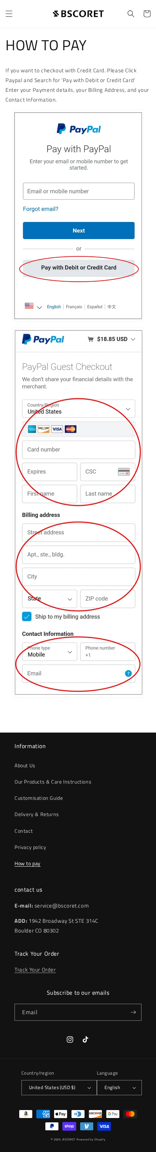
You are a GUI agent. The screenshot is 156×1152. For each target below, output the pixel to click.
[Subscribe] (133, 1012)
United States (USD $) (52, 1087)
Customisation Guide (39, 798)
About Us (25, 765)
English (112, 1087)
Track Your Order (35, 969)
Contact (24, 831)
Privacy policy (30, 847)
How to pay (28, 863)
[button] (9, 14)
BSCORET (68, 1139)
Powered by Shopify (91, 1139)
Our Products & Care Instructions (53, 781)
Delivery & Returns (37, 814)
